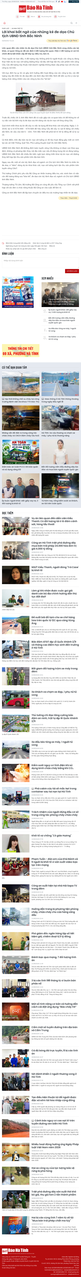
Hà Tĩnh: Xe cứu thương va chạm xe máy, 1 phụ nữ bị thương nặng (58, 434)
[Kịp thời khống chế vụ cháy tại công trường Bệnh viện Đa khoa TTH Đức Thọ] (20, 383)
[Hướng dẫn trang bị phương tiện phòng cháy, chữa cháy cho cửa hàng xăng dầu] (15, 917)
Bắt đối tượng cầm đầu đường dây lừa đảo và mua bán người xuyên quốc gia (62, 320)
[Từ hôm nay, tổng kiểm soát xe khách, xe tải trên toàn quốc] (60, 485)
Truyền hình (62, 16)
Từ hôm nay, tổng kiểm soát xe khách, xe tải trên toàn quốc (60, 502)
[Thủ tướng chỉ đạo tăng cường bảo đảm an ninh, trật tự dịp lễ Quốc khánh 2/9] (15, 723)
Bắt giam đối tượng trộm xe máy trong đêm (55, 670)
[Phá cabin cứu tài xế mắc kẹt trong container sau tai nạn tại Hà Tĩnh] (15, 796)
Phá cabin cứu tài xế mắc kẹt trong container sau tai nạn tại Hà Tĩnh (54, 790)
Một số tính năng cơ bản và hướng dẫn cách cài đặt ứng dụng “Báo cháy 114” (55, 1006)
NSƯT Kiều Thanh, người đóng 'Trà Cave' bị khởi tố (55, 569)
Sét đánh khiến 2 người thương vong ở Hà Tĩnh (54, 1076)
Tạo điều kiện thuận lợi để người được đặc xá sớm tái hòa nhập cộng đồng (54, 1099)
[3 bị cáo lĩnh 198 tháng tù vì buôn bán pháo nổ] (15, 988)
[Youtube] (62, 2)
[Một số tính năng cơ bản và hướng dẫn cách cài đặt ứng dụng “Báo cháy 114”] (15, 1012)
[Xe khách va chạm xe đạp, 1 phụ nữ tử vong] (15, 699)
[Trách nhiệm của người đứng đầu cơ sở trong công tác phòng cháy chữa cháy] (15, 820)
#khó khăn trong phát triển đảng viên (18, 243)
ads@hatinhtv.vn (73, 1274)
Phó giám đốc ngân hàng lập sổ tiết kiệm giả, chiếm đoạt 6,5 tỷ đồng (53, 935)
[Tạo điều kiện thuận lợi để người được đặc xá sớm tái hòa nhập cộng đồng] (15, 1105)
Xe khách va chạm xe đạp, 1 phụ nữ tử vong (62, 338)
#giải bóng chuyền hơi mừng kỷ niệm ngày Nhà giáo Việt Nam (26, 246)
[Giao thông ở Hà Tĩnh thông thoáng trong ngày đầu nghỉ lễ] (60, 383)
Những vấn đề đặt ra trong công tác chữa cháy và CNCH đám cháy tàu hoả (20, 434)
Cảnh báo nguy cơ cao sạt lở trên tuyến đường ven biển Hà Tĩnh (53, 1122)
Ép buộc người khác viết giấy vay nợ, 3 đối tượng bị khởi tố (63, 311)
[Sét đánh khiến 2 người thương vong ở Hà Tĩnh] (15, 1082)
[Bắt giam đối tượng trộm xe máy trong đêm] (15, 676)
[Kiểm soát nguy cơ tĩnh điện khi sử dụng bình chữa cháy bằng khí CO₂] (15, 773)
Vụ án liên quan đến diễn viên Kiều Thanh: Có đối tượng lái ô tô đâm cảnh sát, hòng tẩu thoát (54, 521)
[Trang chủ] (4, 23)
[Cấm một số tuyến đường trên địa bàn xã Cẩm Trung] (15, 1035)
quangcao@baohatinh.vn (59, 1274)
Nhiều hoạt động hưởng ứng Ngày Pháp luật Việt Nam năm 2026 (55, 1146)
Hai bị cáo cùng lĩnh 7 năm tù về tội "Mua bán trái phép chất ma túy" (52, 1219)
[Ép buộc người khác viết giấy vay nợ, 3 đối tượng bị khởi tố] (20, 485)
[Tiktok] (59, 1)
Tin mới (22, 16)
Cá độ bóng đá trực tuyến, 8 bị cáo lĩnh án (55, 1052)
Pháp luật (5, 28)
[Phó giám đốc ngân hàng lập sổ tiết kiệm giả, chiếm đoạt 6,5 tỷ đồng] (15, 941)
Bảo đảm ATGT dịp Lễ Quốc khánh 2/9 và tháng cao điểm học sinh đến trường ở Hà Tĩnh (55, 644)
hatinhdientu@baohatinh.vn (54, 1270)
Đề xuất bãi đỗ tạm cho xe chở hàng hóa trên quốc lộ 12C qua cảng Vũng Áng (53, 620)
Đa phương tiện (46, 16)
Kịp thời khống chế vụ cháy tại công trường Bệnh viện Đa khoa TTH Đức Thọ (20, 400)
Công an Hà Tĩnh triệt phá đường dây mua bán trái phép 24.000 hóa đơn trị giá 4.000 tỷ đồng (63, 301)
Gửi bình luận (72, 271)
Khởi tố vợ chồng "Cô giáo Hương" (51, 835)
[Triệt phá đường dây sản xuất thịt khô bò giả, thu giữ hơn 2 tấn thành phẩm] (15, 1199)
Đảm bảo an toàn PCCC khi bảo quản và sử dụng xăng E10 (20, 468)
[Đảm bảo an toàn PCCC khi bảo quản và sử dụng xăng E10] (20, 451)
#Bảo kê (52, 246)
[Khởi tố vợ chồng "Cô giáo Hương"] (15, 843)
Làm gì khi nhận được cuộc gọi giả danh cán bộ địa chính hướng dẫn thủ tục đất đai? (54, 593)
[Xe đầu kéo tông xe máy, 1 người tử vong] (15, 750)
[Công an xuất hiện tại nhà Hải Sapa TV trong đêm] (15, 893)
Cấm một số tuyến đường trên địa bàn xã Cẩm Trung (54, 1029)
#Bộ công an (42, 249)
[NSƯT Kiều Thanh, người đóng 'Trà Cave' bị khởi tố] (15, 575)
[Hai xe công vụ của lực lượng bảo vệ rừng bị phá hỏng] (15, 1176)
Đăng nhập (75, 1)
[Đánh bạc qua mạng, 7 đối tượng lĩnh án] (15, 965)
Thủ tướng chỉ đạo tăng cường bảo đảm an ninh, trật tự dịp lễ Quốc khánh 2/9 (55, 718)
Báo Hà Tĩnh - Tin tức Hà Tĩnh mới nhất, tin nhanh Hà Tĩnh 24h (40, 9)
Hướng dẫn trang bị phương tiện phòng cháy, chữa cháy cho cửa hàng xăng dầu (55, 912)
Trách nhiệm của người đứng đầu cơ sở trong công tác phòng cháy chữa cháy (55, 814)
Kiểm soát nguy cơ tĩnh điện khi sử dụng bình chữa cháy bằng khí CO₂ (53, 767)
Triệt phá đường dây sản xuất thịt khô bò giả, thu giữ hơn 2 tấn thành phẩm (54, 1193)
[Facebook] (56, 2)
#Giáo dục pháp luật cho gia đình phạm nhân (21, 249)
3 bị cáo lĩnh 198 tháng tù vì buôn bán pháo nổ (54, 982)
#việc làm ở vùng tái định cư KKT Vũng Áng (47, 243)
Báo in (33, 16)
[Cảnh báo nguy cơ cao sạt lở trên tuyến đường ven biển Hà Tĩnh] (15, 1128)
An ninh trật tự (17, 28)
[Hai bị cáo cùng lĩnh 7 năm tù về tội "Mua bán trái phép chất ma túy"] (15, 1225)
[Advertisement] (40, 216)
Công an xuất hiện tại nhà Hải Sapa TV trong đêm (54, 887)
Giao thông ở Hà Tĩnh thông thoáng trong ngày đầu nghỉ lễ (60, 400)
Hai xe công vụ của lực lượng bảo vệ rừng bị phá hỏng (53, 1170)
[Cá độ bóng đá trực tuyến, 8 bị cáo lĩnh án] (15, 1058)
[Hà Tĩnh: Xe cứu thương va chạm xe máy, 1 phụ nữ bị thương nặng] (60, 418)
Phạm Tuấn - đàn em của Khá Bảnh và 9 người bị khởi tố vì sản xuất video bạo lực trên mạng (55, 862)
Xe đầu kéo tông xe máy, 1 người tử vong (62, 329)
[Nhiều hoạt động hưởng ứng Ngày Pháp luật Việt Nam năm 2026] (15, 1152)
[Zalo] (65, 1)
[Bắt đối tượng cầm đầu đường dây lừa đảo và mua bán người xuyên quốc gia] (60, 451)
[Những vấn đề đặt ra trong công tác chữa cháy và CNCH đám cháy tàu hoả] (20, 418)
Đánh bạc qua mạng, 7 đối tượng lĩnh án (54, 959)
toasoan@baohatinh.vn (71, 1270)
